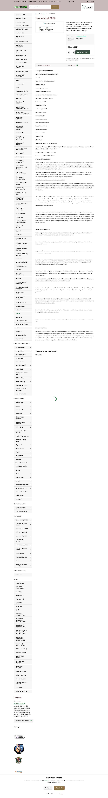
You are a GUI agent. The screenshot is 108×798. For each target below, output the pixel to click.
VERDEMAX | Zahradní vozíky (20, 173)
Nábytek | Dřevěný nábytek (21, 249)
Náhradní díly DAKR (22, 529)
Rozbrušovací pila (21, 679)
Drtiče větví (19, 369)
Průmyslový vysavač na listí (22, 373)
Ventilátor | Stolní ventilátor (21, 282)
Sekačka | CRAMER (21, 652)
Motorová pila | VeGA (22, 71)
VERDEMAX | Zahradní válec (20, 178)
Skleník (18, 470)
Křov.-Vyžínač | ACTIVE (20, 37)
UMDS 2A (18, 574)
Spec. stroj (19, 317)
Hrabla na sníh (20, 599)
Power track (19, 133)
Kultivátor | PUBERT (22, 262)
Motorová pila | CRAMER (20, 662)
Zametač (18, 331)
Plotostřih (19, 459)
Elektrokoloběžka (21, 335)
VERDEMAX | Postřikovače (20, 198)
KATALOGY (19, 606)
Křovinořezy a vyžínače (20, 417)
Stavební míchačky (21, 511)
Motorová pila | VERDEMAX (20, 76)
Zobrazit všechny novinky (22, 720)
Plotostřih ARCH (21, 55)
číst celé (25, 716)
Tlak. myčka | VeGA (21, 95)
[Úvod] (20, 7)
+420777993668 (19, 703)
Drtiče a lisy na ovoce (22, 436)
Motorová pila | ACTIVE (20, 67)
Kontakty (51, 1)
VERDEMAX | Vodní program (21, 204)
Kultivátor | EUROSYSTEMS (20, 644)
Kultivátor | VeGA (21, 266)
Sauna (18, 313)
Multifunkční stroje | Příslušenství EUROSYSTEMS (22, 632)
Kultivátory (19, 456)
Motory (18, 481)
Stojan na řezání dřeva (21, 440)
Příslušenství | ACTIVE (20, 102)
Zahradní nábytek (21, 488)
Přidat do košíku (82, 52)
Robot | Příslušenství (22, 324)
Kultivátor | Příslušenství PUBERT (20, 127)
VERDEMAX (19, 687)
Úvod (37, 14)
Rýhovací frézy (20, 358)
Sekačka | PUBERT (21, 22)
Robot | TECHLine (21, 675)
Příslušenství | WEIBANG (20, 118)
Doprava (59, 1)
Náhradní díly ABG (21, 536)
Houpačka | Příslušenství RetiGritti (20, 138)
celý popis (84, 30)
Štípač (17, 80)
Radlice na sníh (20, 347)
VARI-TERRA (19, 477)
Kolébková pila (20, 306)
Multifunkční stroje (21, 649)
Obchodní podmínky (19, 1)
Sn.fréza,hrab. (20, 84)
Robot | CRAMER (21, 671)
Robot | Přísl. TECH (21, 691)
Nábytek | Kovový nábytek (21, 226)
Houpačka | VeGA (21, 302)
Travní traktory (20, 381)
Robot (17, 328)
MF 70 (17, 474)
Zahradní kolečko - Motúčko (21, 431)
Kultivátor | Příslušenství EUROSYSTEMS (20, 620)
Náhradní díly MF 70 (22, 520)
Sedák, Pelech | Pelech (20, 298)
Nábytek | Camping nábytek (21, 244)
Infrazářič (18, 270)
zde (61, 794)
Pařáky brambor (20, 508)
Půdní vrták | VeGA (21, 63)
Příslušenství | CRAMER (20, 667)
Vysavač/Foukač (20, 213)
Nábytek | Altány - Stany (21, 239)
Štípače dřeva (20, 445)
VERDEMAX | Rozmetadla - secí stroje (21, 167)
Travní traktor (20, 33)
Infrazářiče (19, 592)
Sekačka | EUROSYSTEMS (20, 614)
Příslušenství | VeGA (22, 122)
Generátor (19, 603)
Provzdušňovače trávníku (20, 423)
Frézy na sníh (20, 351)
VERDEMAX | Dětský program (22, 183)
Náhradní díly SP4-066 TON (21, 549)
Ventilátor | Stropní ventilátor (22, 288)
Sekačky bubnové (21, 410)
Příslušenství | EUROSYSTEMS (20, 626)
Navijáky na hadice (21, 466)
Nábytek (18, 231)
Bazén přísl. (19, 259)
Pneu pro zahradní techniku (21, 565)
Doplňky (18, 310)
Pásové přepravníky (22, 385)
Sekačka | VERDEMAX (22, 26)
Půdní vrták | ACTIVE (22, 59)
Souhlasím (59, 788)
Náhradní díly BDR (21, 532)
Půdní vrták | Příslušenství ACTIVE (22, 113)
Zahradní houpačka (21, 492)
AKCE (17, 610)
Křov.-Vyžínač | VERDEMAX (20, 46)
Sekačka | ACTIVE (21, 18)
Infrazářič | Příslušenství (20, 274)
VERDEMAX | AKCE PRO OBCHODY (21, 149)
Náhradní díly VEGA (22, 545)
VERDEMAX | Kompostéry (19, 161)
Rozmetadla (19, 362)
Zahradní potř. (20, 157)
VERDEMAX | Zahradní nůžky (20, 188)
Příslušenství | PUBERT (20, 144)
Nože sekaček (20, 553)
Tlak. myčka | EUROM (22, 91)
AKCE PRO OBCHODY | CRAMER (22, 683)
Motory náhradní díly (22, 485)
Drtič (17, 87)
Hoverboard (19, 339)
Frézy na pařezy (20, 355)
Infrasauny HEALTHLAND (20, 587)
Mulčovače (19, 413)
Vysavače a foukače (22, 463)
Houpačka (19, 235)
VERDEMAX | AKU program (21, 51)
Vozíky (17, 452)
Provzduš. (19, 98)
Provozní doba (43, 1)
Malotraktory (20, 378)
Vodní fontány (20, 583)
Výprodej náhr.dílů (21, 557)
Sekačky (18, 406)
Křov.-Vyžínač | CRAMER (20, 657)
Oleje (17, 561)
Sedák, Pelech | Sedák (20, 293)
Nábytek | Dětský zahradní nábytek (21, 221)
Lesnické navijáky (21, 365)
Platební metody (32, 1)
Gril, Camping (20, 495)
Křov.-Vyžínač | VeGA (22, 42)
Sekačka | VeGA (20, 15)
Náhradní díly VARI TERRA (21, 524)
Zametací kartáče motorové (21, 389)
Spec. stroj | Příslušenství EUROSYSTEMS (20, 638)
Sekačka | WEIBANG (22, 29)
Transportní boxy (21, 394)
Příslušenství (20, 595)
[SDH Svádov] (18, 760)
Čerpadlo (18, 499)
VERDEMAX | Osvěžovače (19, 209)
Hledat (55, 7)
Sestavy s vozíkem (21, 321)
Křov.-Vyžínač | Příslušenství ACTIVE (22, 108)
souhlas (46, 781)
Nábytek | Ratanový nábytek (22, 254)
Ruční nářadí (19, 153)
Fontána (18, 278)
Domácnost (19, 217)
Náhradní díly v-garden (20, 540)
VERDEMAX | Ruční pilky (21, 193)
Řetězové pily (20, 448)
